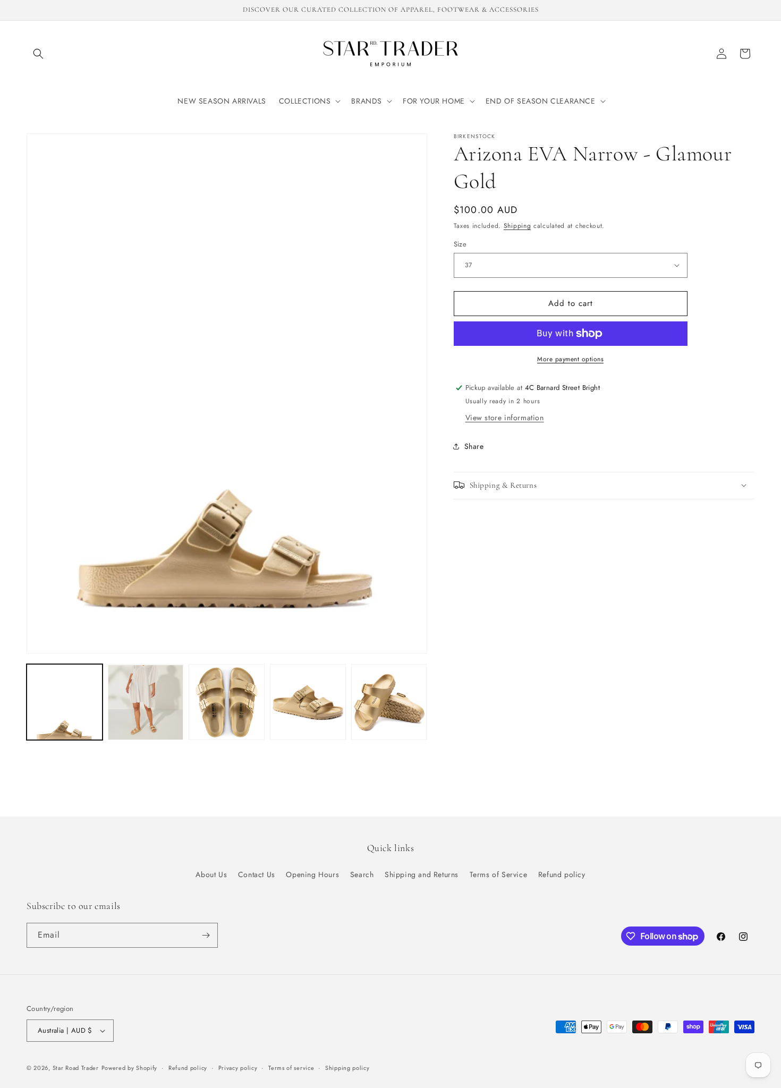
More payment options (570, 359)
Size (460, 244)
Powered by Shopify (129, 1068)
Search (362, 874)
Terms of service (291, 1068)
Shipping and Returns (422, 874)
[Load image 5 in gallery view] (389, 703)
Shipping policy (347, 1068)
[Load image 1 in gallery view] (65, 703)
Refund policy (561, 874)
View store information (504, 417)
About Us (211, 874)
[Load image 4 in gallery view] (308, 703)
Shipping (517, 226)
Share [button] (474, 446)
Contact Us (256, 874)
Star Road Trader (76, 1068)
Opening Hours (312, 874)
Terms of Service (499, 874)
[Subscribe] (205, 935)
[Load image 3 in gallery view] (227, 703)
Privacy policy (238, 1068)
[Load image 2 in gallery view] (146, 703)
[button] (38, 53)
